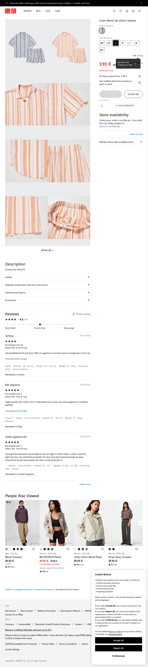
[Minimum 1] (103, 94)
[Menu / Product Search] (139, 11)
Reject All (119, 648)
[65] (101, 30)
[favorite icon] (33, 549)
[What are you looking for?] (114, 11)
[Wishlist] (120, 11)
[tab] (28, 11)
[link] (77, 3)
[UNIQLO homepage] (10, 11)
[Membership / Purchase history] (127, 11)
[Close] (135, 63)
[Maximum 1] (118, 94)
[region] (118, 617)
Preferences (118, 656)
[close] (6, 3)
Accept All (118, 640)
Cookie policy (116, 634)
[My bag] (133, 11)
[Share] (101, 105)
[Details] (139, 82)
